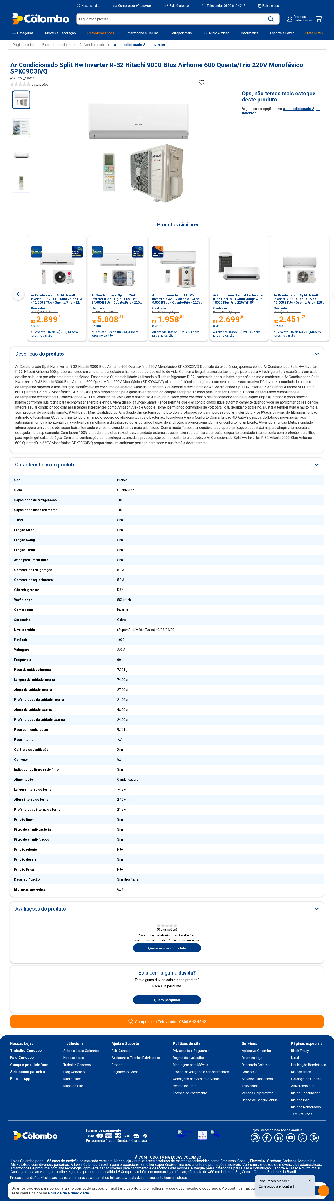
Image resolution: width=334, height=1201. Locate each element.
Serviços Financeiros (257, 1079)
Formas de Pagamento (190, 1093)
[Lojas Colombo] (40, 18)
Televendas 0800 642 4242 (226, 5)
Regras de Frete (185, 1086)
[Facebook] (267, 1138)
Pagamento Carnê (125, 1072)
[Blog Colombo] (314, 1138)
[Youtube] (290, 1138)
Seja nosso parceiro (27, 1072)
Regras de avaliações (189, 1058)
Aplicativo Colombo (256, 1051)
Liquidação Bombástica (308, 1065)
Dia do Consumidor (305, 1093)
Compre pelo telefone (29, 1065)
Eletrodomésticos (56, 45)
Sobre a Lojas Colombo (81, 1051)
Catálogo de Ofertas (306, 1079)
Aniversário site (302, 1086)
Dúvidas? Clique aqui (132, 1141)
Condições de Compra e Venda (196, 1079)
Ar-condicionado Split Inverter (140, 45)
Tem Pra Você (301, 1114)
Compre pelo (170, 1022)
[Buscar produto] (270, 19)
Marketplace (72, 1079)
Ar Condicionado (92, 45)
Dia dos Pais (300, 1100)
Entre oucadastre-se (303, 18)
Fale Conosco (179, 5)
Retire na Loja (252, 1058)
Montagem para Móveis (190, 1065)
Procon (117, 1065)
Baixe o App (20, 1079)
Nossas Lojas (91, 5)
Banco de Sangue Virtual (260, 1100)
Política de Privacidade (68, 1193)
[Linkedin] (278, 1138)
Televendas (250, 1086)
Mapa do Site (73, 1086)
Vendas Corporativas (257, 1093)
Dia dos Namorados (306, 1107)
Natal (295, 1058)
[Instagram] (255, 1138)
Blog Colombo (74, 1072)
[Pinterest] (302, 1138)
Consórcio (249, 1072)
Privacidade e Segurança (191, 1051)
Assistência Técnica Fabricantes (136, 1058)
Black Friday (300, 1051)
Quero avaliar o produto (167, 948)
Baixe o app (270, 5)
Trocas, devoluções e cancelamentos (201, 1072)
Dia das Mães (301, 1072)
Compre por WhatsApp (134, 5)
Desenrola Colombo (257, 1065)
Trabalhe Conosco (26, 1051)
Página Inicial (23, 45)
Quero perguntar (167, 1000)
